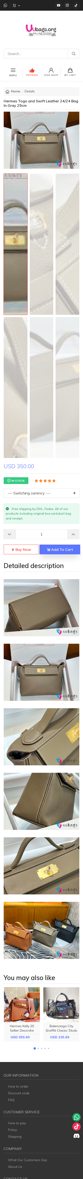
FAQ (11, 1100)
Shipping (14, 1136)
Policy (12, 1130)
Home (15, 91)
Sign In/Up (51, 75)
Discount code (19, 1093)
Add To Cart (61, 549)
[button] (34, 1048)
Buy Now (23, 549)
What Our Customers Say (27, 1160)
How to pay (17, 1123)
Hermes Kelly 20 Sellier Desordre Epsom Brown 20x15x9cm (22, 1033)
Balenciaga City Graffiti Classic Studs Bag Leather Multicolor (61, 1033)
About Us (15, 1167)
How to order (18, 1086)
